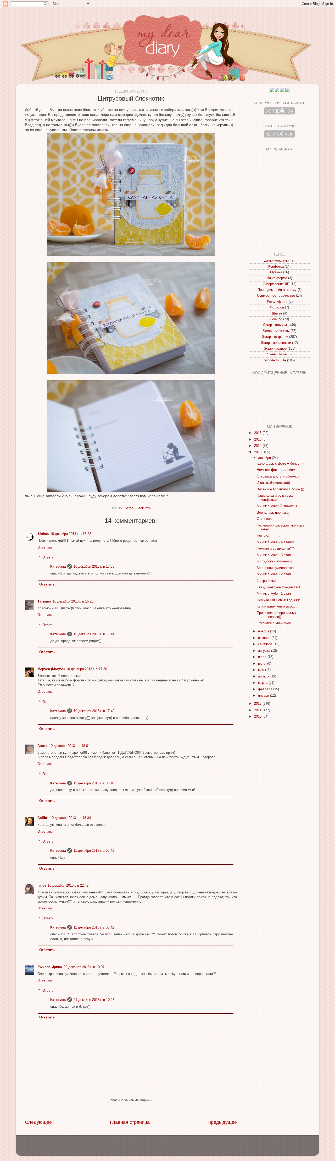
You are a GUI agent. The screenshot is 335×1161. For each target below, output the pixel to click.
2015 (258, 439)
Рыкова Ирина (49, 967)
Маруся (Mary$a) (51, 669)
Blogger (176, 1148)
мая (261, 670)
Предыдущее (222, 1122)
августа (264, 651)
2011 (258, 710)
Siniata (43, 534)
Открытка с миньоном (274, 623)
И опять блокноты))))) (273, 483)
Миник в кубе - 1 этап (274, 593)
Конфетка (276, 266)
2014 (258, 446)
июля (262, 657)
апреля (264, 676)
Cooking (276, 319)
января (264, 695)
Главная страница (130, 1122)
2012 (258, 704)
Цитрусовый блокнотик (275, 561)
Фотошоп (277, 307)
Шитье (277, 313)
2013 (258, 452)
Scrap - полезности (276, 343)
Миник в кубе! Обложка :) (277, 506)
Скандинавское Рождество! (278, 587)
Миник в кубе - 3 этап (274, 555)
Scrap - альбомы (276, 325)
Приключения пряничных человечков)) (276, 615)
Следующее (38, 1122)
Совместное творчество (276, 295)
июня (262, 663)
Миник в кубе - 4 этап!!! (275, 542)
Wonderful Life (275, 360)
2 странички (266, 581)
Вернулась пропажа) (273, 512)
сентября (265, 644)
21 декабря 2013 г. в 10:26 (94, 1000)
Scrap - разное (275, 348)
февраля (265, 689)
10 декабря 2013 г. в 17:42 (94, 711)
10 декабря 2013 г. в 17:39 (94, 566)
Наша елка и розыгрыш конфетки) (275, 497)
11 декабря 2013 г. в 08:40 (94, 783)
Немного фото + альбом (276, 470)
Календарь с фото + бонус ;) (280, 463)
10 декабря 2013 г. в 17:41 (94, 634)
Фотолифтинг (277, 301)
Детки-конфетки (276, 260)
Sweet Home (277, 354)
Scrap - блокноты (138, 508)
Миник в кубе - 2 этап (274, 574)
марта (263, 683)
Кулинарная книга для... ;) (277, 606)
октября (264, 638)
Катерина (58, 566)
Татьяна (44, 601)
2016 (258, 433)
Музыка (276, 272)
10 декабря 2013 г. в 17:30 (86, 669)
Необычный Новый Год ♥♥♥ (278, 600)
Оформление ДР (276, 284)
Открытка (264, 519)
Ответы (48, 557)
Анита (42, 746)
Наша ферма (277, 278)
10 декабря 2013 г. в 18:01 (69, 746)
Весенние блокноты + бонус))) (280, 489)
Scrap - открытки (275, 337)
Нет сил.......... (268, 536)
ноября (264, 631)
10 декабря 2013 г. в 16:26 (73, 601)
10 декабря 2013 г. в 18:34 (70, 818)
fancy (41, 885)
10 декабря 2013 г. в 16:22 (70, 534)
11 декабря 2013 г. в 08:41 (94, 851)
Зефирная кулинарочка (275, 568)
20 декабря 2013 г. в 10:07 (84, 967)
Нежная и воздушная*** (275, 548)
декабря (265, 458)
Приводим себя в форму (277, 290)
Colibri (42, 818)
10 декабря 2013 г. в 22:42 (68, 885)
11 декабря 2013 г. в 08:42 (94, 927)
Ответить (44, 547)
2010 (258, 716)
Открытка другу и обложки (278, 476)
